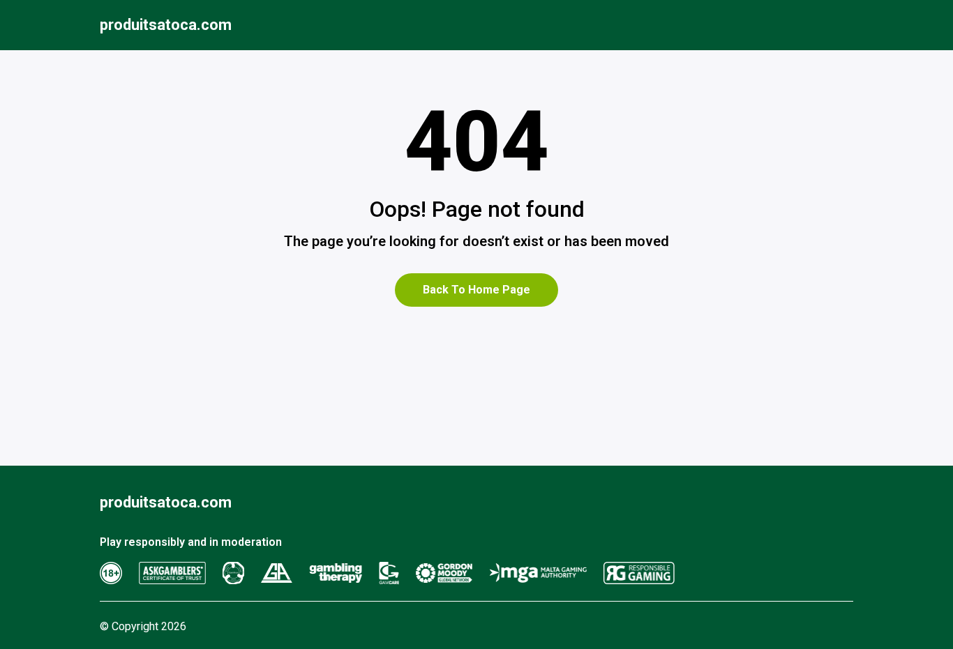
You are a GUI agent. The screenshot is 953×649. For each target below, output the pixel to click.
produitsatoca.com (166, 24)
